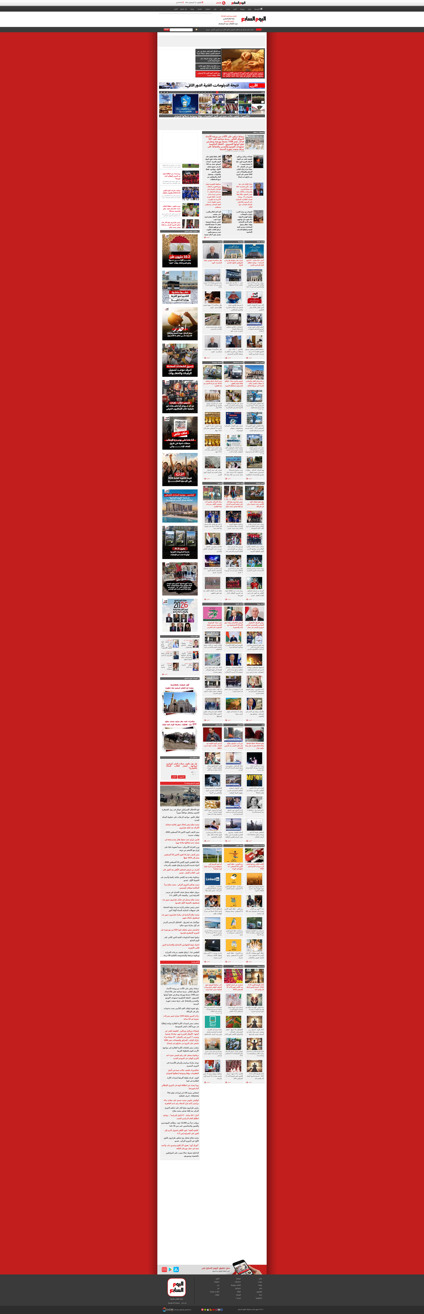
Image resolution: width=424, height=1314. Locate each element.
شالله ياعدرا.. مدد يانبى (186, 666)
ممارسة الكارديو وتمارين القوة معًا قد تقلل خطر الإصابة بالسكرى (214, 835)
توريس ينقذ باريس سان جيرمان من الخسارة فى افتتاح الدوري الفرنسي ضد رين (234, 549)
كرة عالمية (239, 483)
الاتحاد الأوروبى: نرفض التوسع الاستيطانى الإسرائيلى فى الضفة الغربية (255, 691)
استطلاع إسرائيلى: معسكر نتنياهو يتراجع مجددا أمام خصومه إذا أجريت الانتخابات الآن (234, 670)
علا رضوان (169, 663)
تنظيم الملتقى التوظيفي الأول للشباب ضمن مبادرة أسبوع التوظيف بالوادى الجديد (234, 450)
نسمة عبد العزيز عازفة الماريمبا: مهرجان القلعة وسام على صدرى (255, 768)
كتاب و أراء (194, 636)
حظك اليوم (239, 845)
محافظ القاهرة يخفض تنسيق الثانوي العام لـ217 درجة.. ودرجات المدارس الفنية (254, 351)
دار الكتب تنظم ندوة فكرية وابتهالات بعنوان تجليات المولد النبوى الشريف (213, 691)
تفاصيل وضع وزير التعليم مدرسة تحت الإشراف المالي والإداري (212, 549)
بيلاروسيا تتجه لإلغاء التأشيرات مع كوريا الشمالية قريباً (234, 646)
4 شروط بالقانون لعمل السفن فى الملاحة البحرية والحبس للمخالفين (234, 307)
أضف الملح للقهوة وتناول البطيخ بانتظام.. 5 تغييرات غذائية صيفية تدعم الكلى (214, 768)
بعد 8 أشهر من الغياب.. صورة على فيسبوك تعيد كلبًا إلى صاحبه (255, 911)
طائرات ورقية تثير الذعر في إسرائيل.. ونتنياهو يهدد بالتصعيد (255, 714)
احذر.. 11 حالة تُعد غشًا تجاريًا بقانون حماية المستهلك (234, 284)
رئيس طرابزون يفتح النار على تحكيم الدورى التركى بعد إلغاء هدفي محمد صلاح (234, 504)
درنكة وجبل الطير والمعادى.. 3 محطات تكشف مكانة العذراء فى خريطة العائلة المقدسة (254, 383)
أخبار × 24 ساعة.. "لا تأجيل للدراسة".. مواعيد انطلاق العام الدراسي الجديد (255, 262)
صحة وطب (218, 725)
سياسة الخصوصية (174, 1303)
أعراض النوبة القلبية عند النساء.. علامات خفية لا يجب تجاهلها (213, 745)
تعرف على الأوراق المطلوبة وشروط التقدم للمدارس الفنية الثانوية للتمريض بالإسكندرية (234, 405)
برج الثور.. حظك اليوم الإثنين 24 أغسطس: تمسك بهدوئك (233, 910)
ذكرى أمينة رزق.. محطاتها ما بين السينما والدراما (255, 811)
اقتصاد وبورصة (217, 362)
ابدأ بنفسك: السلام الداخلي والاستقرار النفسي (186, 646)
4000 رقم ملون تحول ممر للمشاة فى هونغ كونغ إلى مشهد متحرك (213, 670)
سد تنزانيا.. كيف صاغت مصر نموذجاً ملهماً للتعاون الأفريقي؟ (166, 645)
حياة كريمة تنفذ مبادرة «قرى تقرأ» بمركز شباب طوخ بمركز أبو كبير (213, 1053)
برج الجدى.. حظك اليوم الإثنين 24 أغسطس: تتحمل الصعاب (234, 887)
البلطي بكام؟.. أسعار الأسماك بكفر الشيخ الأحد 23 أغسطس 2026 (234, 1053)
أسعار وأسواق (238, 966)
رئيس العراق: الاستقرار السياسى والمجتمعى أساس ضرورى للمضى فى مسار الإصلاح (255, 625)
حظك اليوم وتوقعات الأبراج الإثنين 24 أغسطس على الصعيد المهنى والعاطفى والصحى (255, 955)
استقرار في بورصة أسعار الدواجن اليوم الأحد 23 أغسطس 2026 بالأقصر (235, 1009)
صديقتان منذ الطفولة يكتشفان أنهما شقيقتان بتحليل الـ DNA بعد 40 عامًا (254, 933)
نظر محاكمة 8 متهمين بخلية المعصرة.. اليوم (213, 261)
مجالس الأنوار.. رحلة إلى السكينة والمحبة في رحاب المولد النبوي (186, 656)
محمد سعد (189, 651)
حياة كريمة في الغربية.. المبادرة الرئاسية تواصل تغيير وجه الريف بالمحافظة (213, 1032)
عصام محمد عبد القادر (188, 640)
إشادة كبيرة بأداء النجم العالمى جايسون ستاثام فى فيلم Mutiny (255, 790)
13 (196, 92)
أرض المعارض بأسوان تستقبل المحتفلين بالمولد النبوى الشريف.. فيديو (213, 570)
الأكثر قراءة (195, 962)
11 (202, 92)
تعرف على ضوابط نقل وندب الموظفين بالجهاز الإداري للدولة (233, 262)
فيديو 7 (219, 483)
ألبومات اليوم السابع (191, 678)
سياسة (240, 242)
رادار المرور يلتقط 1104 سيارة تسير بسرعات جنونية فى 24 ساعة (213, 285)
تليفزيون (240, 725)
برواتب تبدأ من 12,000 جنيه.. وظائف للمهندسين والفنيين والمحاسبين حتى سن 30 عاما (255, 285)
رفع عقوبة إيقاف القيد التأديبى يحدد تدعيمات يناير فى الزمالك (255, 504)
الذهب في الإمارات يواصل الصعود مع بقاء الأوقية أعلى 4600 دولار (214, 405)
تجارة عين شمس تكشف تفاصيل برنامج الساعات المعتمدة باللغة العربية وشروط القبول (255, 450)
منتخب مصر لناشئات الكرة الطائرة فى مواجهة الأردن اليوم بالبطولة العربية (255, 549)
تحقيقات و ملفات (258, 132)
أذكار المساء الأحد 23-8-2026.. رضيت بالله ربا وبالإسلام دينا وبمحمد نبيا (255, 1053)
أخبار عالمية (239, 604)
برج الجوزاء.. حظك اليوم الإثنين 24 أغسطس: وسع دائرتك (235, 955)
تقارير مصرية (259, 362)
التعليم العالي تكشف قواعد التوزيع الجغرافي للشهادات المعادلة (256, 329)
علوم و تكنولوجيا (216, 845)
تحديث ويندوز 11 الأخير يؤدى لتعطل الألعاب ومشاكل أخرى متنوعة (213, 955)
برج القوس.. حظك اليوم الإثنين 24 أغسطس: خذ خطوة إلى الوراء (235, 866)
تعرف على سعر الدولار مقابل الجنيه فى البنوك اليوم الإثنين (213, 472)
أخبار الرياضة (260, 483)
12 (199, 92)
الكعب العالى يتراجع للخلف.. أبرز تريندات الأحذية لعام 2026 (254, 866)
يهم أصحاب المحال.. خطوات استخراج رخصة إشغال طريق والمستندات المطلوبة (255, 472)
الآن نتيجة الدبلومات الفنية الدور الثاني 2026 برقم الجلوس (255, 307)
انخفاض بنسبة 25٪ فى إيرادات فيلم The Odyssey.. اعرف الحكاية (255, 835)
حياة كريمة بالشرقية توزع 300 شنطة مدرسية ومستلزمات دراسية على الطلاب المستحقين (213, 1010)
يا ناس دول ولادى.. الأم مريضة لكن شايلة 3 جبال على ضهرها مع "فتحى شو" (213, 526)
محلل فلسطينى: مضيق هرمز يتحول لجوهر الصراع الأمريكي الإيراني (234, 768)
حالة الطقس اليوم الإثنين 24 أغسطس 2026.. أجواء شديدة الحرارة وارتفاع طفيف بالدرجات (255, 406)
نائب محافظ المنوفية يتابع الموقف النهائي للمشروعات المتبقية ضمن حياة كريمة (213, 987)
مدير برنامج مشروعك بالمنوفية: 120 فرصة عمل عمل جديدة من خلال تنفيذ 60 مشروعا (233, 472)
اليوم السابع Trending (191, 783)
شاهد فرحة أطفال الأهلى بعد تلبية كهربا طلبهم (212, 592)
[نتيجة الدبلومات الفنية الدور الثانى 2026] (212, 85)
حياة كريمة (218, 966)
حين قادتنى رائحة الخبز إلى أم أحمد (166, 654)
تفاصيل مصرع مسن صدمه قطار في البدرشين (214, 328)
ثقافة (220, 604)
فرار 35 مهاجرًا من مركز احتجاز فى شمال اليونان (233, 690)
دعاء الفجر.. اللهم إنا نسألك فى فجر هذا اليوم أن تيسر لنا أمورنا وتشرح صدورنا (254, 1009)
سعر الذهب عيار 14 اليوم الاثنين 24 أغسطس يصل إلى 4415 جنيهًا (213, 428)
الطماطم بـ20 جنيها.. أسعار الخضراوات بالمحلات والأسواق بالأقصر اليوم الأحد (234, 1032)
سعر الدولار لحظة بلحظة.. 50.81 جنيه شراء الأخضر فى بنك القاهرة (212, 383)
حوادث (220, 242)
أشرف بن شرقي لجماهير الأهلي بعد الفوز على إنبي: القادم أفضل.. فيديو (255, 593)
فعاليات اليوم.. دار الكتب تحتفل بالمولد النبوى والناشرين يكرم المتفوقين (212, 647)
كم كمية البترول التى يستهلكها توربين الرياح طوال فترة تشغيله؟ (213, 866)
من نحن (183, 1303)
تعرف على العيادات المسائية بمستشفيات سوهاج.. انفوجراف (234, 428)
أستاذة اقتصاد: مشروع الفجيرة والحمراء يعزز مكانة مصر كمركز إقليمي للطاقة (234, 835)
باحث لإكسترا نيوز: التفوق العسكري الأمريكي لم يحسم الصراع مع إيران (234, 812)
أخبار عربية (260, 604)
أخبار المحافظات (238, 362)
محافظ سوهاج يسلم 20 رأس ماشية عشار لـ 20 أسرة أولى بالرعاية (212, 1076)
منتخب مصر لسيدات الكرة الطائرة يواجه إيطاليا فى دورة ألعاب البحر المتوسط (255, 526)
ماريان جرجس (188, 663)
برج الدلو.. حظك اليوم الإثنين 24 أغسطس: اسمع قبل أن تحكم (234, 933)
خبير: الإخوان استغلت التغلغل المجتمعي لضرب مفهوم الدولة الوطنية (235, 790)
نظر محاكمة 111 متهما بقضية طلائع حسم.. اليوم (212, 306)
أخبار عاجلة (260, 242)
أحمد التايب (169, 640)
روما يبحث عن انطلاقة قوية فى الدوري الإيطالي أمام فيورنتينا (234, 593)
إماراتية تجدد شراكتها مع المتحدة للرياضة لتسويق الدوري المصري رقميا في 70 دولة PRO (226, 29)
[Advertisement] (212, 1245)
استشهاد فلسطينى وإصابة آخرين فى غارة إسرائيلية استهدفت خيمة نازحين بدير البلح (255, 670)
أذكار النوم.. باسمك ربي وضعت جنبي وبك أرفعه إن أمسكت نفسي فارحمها (255, 1032)
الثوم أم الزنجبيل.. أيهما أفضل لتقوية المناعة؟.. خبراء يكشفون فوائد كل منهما (213, 812)
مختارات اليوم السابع (191, 231)
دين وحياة (260, 966)
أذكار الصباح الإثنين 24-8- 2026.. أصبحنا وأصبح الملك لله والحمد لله (255, 987)
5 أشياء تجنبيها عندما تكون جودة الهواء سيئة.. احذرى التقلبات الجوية (256, 888)
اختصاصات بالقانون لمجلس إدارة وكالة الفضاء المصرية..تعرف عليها (234, 329)
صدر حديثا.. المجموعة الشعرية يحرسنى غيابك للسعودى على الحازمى (214, 625)
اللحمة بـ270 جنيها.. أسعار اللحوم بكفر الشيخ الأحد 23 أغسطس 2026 (234, 1076)
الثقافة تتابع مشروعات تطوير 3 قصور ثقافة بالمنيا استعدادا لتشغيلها (212, 714)
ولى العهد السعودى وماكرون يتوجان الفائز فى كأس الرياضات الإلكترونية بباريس (255, 647)
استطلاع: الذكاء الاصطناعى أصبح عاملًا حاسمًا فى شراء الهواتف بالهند (213, 911)
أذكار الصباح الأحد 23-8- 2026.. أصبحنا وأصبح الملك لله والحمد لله (255, 1076)
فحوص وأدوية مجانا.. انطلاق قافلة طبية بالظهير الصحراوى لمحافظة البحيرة (234, 383)
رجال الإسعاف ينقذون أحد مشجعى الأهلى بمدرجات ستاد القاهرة (213, 504)
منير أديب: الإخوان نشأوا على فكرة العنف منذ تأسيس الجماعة (233, 745)
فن (263, 725)
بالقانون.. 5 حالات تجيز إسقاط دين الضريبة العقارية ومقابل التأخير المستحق (234, 351)
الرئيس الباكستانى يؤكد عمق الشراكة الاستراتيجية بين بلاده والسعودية (233, 625)
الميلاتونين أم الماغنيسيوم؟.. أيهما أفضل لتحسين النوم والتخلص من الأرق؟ (213, 790)
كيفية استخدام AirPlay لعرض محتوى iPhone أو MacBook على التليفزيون (213, 933)
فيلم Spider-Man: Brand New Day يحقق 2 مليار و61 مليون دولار (254, 745)
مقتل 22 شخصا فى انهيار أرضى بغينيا (235, 713)
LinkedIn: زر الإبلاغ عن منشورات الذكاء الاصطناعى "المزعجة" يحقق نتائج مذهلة (213, 888)
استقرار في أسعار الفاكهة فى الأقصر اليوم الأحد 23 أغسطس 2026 (234, 987)
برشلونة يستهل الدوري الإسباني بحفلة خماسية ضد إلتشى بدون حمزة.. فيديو (235, 526)
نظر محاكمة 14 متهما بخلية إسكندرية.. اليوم (213, 350)
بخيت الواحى (169, 651)
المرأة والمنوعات (258, 845)
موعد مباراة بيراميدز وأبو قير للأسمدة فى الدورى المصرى (255, 569)
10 (205, 92)
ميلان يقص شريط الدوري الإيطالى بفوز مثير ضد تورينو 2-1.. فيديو (233, 570)
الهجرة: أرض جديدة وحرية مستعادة (166, 667)
